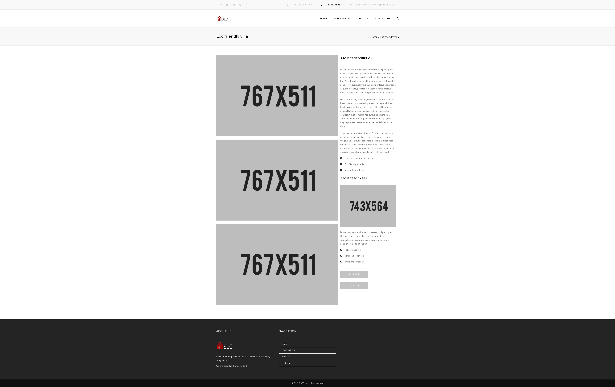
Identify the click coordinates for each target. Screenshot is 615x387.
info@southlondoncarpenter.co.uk (375, 4)
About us (363, 18)
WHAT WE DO (342, 18)
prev (355, 274)
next (353, 285)
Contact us (382, 18)
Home (323, 18)
